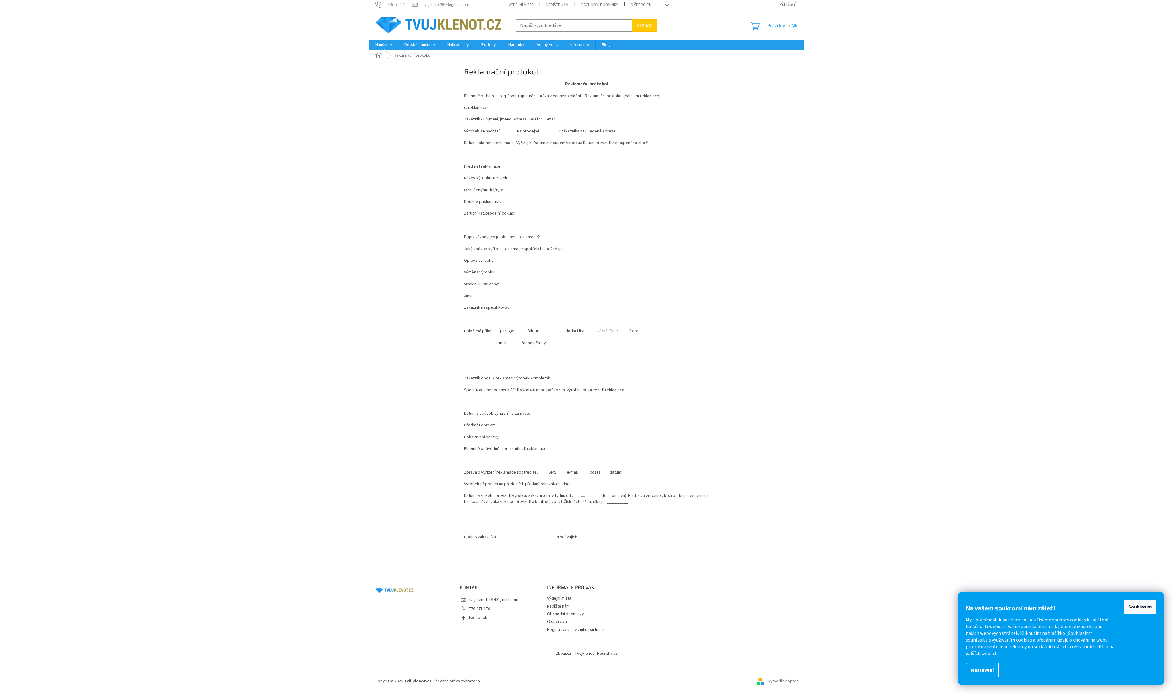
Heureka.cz (607, 653)
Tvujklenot (584, 653)
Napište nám (557, 5)
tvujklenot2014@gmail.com (493, 600)
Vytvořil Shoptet (783, 681)
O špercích (641, 5)
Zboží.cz (563, 653)
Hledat (644, 25)
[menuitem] (383, 45)
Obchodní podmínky (599, 5)
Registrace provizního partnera (575, 630)
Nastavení (982, 670)
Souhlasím (1140, 607)
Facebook (478, 618)
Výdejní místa (521, 5)
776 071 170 (479, 609)
